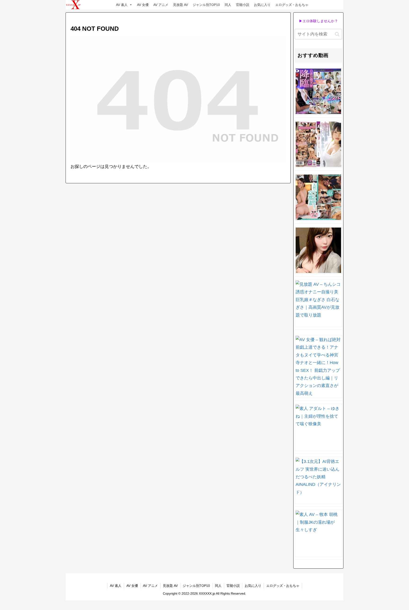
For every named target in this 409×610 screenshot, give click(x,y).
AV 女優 (143, 5)
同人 (228, 5)
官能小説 (242, 5)
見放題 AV (180, 5)
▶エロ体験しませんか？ (318, 21)
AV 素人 (122, 5)
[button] (337, 34)
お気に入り (262, 5)
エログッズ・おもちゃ (291, 5)
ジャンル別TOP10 (206, 5)
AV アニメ (160, 5)
